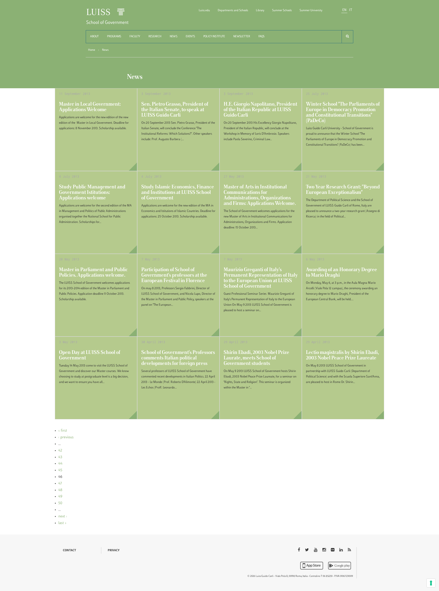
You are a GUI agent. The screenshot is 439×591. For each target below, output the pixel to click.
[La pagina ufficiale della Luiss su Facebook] (299, 550)
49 (60, 496)
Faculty (134, 36)
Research (154, 36)
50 (60, 503)
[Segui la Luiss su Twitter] (307, 550)
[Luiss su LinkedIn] (341, 550)
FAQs (261, 36)
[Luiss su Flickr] (333, 550)
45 (60, 470)
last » (62, 523)
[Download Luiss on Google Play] (339, 565)
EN (344, 10)
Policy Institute (214, 36)
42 (60, 450)
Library (260, 10)
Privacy (114, 550)
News (173, 36)
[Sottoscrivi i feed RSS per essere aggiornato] (349, 550)
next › (62, 516)
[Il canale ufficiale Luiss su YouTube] (316, 550)
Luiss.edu (204, 10)
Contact (69, 550)
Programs (114, 36)
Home (91, 50)
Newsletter (241, 36)
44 (60, 463)
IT (350, 10)
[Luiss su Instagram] (324, 550)
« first (62, 431)
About (94, 36)
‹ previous (66, 437)
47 (60, 483)
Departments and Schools (233, 10)
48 (60, 490)
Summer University (311, 10)
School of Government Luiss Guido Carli (111, 19)
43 (60, 457)
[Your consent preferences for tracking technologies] (431, 583)
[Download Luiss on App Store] (312, 565)
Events (190, 36)
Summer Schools (282, 10)
